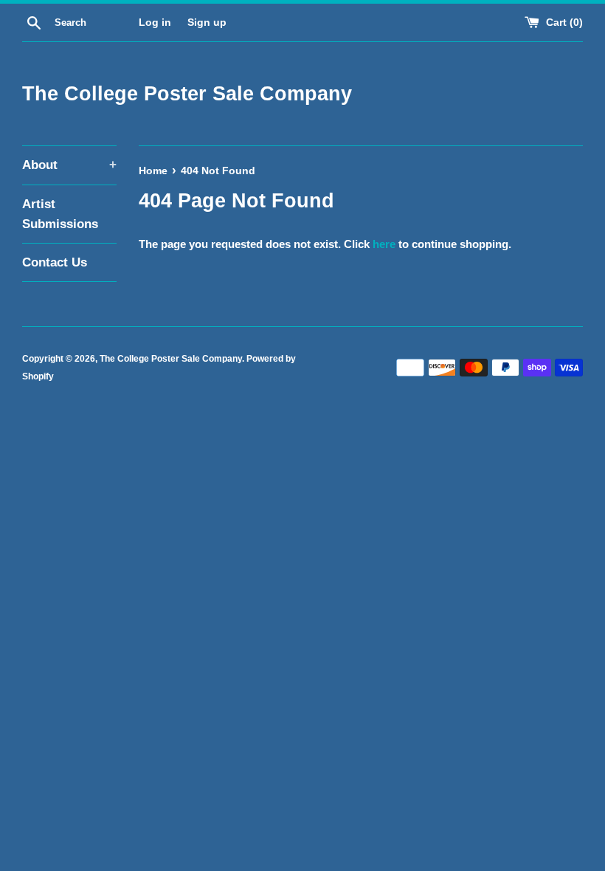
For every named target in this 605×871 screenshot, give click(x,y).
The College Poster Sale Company (187, 94)
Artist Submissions (60, 214)
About (69, 165)
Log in (155, 22)
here (384, 244)
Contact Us (54, 262)
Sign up (207, 22)
